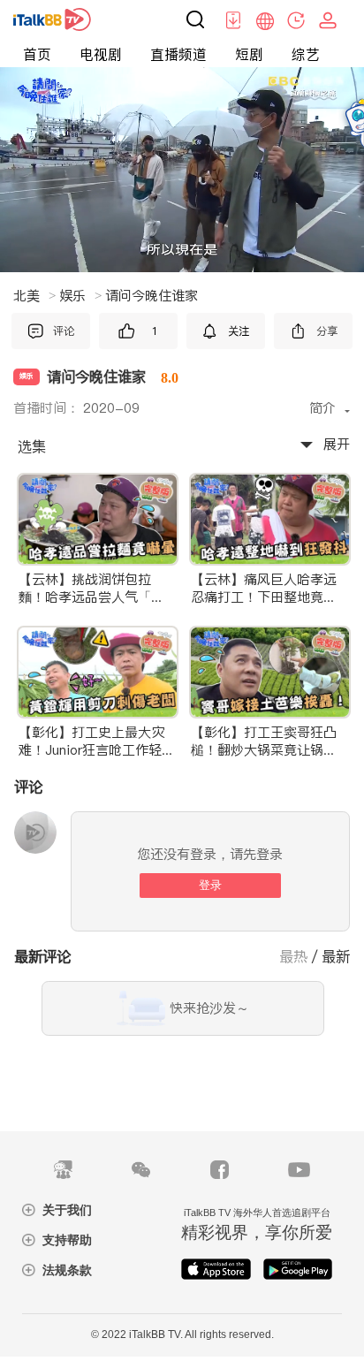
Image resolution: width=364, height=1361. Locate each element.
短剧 (249, 54)
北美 (34, 295)
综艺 (306, 54)
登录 (210, 885)
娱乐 (80, 295)
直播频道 (178, 54)
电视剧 (101, 54)
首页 (37, 54)
